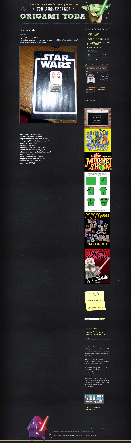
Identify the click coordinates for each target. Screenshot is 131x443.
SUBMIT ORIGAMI (89, 100)
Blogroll (88, 338)
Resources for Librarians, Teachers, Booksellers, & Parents (97, 333)
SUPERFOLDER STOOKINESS (93, 90)
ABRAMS (72, 435)
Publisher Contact (92, 328)
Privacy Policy (80, 435)
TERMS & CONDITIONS (91, 435)
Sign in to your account (98, 29)
